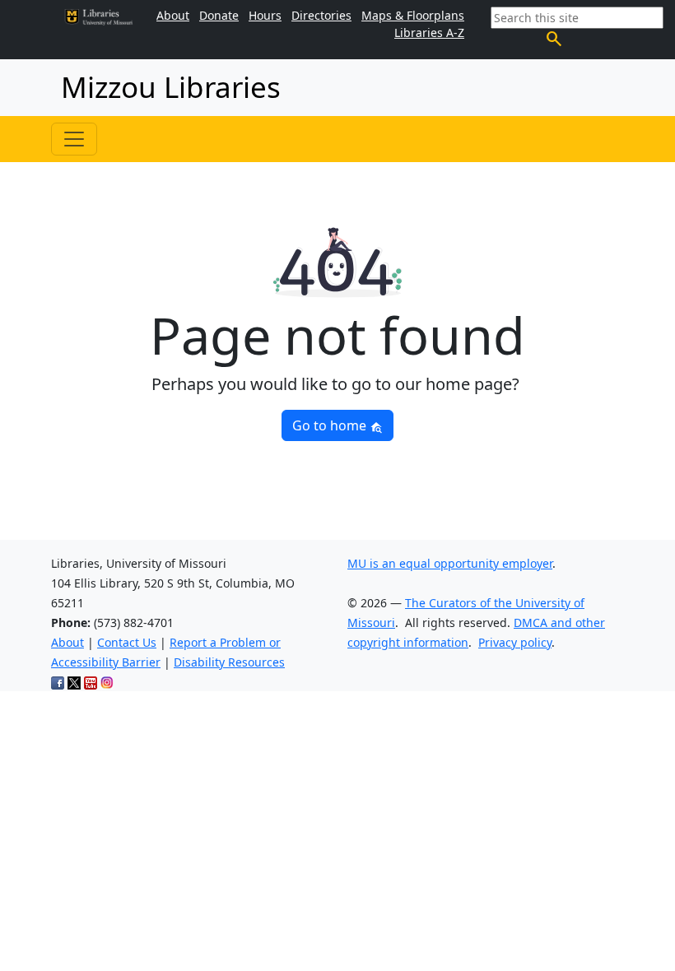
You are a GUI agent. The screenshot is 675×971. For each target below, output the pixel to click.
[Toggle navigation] (74, 139)
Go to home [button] (331, 425)
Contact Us (126, 642)
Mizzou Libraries (171, 86)
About (67, 642)
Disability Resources (229, 662)
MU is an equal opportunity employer (449, 563)
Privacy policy (515, 642)
